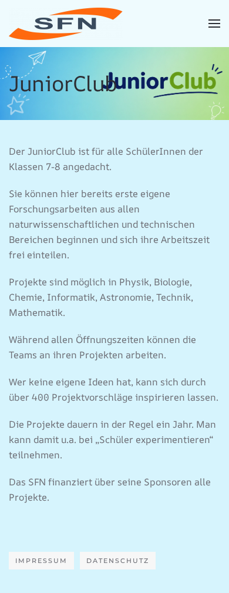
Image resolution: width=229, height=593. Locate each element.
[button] (214, 23)
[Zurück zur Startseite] (66, 23)
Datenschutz (117, 561)
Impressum (41, 561)
